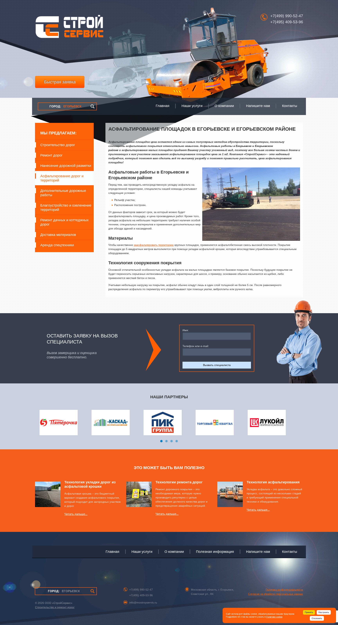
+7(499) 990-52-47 (286, 16)
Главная (112, 552)
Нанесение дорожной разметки (65, 166)
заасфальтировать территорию (154, 244)
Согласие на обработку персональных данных (275, 594)
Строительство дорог (57, 145)
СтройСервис (69, 28)
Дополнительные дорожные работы (63, 193)
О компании (174, 552)
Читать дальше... (75, 514)
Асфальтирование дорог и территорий (62, 178)
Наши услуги (141, 552)
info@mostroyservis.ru (143, 602)
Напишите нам (258, 552)
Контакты (289, 552)
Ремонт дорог (51, 155)
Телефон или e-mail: (195, 346)
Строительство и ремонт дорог (55, 607)
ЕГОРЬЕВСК (65, 106)
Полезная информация (215, 552)
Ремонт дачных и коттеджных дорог (64, 222)
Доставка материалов (58, 235)
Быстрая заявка (60, 81)
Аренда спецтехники (57, 245)
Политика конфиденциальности (284, 589)
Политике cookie (274, 617)
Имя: (185, 330)
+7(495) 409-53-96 (286, 22)
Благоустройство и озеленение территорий (65, 207)
